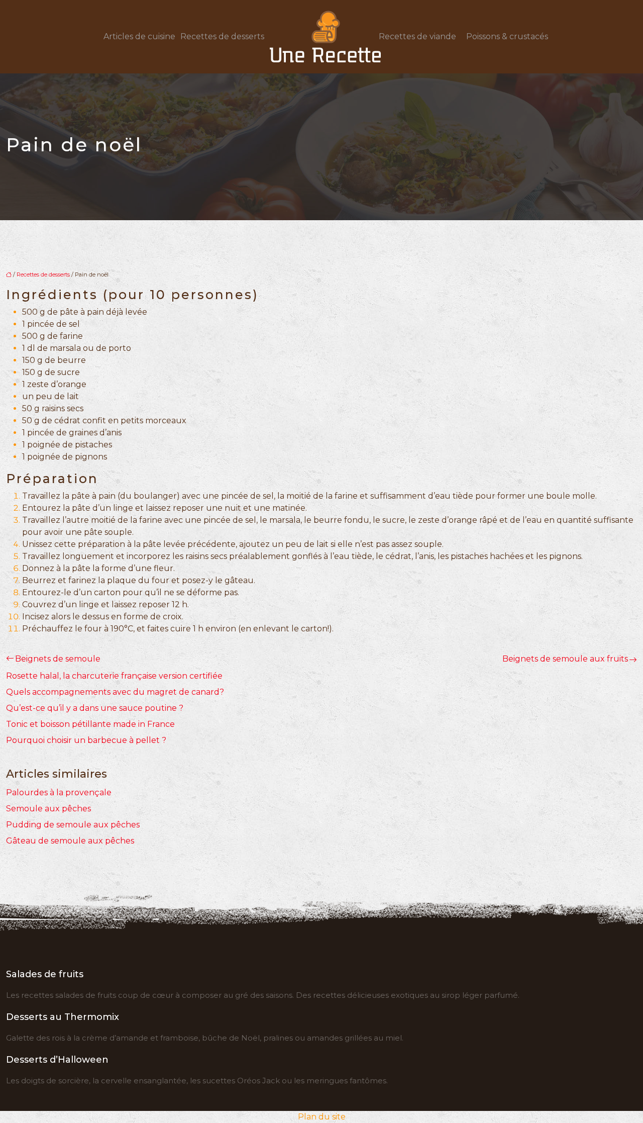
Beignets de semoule (57, 659)
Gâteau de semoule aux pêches (70, 841)
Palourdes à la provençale (59, 792)
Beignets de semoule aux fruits (565, 659)
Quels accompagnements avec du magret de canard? (115, 692)
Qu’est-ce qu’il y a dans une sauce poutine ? (94, 708)
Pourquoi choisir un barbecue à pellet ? (86, 740)
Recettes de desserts (222, 36)
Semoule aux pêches (48, 808)
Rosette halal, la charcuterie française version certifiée (114, 676)
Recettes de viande (417, 36)
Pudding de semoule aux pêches (73, 824)
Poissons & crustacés (507, 36)
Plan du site (322, 1116)
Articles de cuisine (139, 36)
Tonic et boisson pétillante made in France (90, 724)
